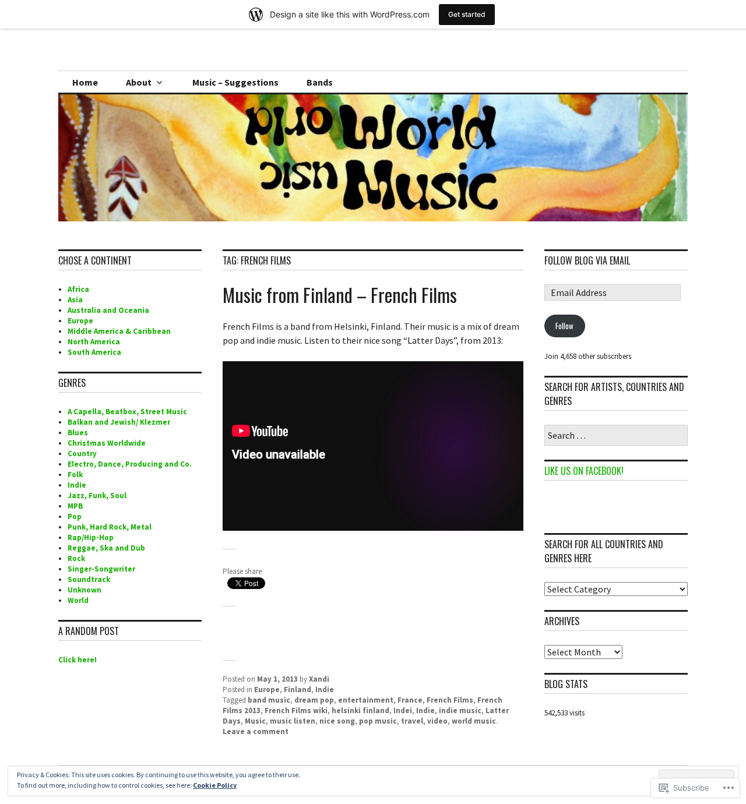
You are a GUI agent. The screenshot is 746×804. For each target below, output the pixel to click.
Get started (466, 14)
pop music (378, 721)
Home (85, 82)
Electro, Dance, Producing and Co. (130, 464)
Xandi (319, 679)
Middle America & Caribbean (119, 331)
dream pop (314, 700)
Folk (75, 474)
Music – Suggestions (235, 82)
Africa (78, 289)
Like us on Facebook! (584, 471)
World (78, 600)
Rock (76, 558)
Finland (297, 689)
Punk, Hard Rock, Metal (110, 527)
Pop (75, 516)
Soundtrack (89, 579)
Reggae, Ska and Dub (106, 548)
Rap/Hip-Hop (91, 537)
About (139, 82)
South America (94, 352)
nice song (337, 721)
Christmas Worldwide (107, 443)
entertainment (365, 700)
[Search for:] (616, 436)
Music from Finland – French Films (340, 294)
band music (269, 700)
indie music (460, 710)
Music (255, 721)
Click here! (77, 660)
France (410, 700)
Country (82, 454)
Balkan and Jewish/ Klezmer (119, 422)
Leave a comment (255, 731)
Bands (320, 82)
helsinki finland (360, 710)
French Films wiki (296, 710)
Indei (402, 710)
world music (474, 721)
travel (412, 721)
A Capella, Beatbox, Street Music (127, 412)
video (437, 721)
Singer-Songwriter (101, 569)
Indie (324, 689)
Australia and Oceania (108, 310)
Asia (75, 300)
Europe (267, 689)
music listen (292, 721)
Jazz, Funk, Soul (97, 495)
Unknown (84, 590)
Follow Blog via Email (587, 260)
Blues (78, 433)
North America (94, 342)
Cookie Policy (215, 785)
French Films (450, 700)
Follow (564, 326)
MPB (75, 506)
